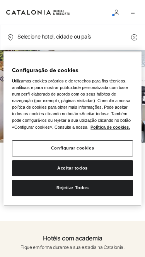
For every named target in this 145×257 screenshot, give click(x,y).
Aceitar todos (72, 168)
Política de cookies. (110, 127)
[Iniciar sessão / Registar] (118, 12)
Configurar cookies (72, 148)
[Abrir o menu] (134, 12)
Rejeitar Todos (72, 188)
